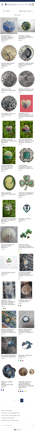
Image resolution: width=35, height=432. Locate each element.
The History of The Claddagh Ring (10, 413)
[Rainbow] (20, 279)
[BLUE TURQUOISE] (18, 360)
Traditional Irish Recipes (7, 418)
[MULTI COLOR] (1, 308)
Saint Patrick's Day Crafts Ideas (9, 420)
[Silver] (18, 279)
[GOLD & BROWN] (18, 391)
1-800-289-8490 (23, 4)
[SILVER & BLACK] (3, 390)
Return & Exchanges (6, 410)
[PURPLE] (22, 360)
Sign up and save (6, 425)
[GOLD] (18, 251)
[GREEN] (3, 308)
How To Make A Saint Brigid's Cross (10, 415)
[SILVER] (20, 251)
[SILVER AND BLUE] (1, 390)
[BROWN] (5, 308)
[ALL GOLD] (24, 391)
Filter (8, 11)
